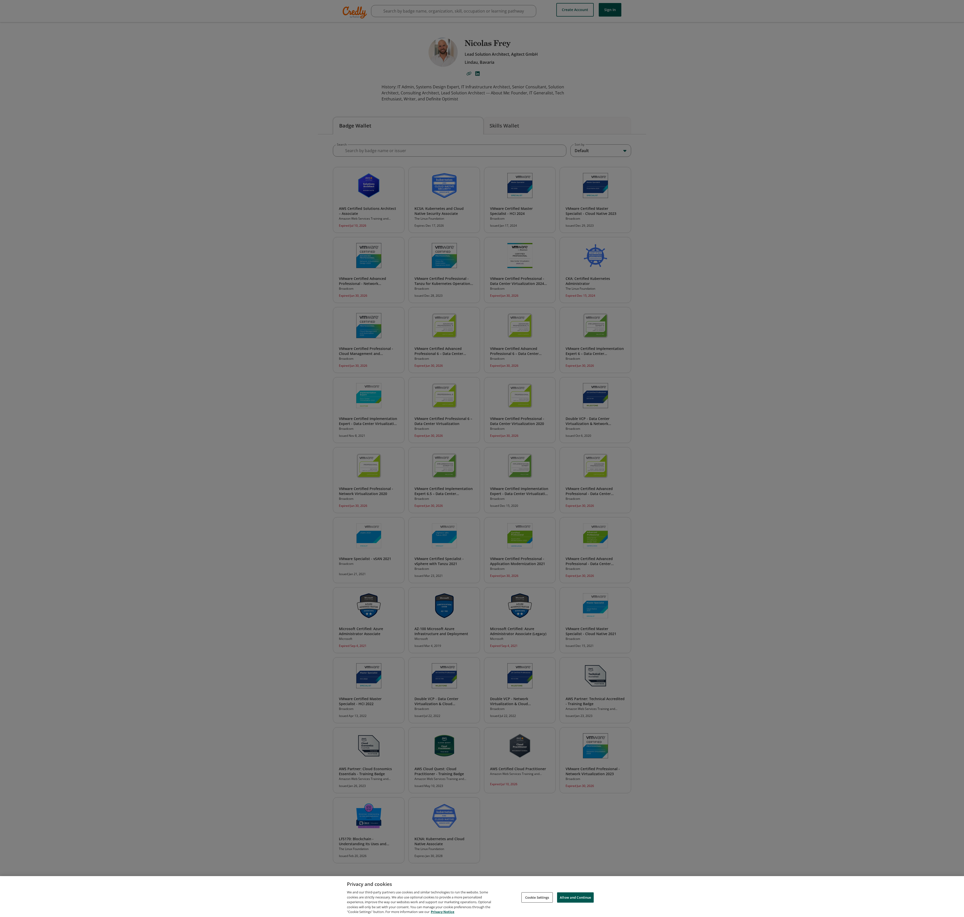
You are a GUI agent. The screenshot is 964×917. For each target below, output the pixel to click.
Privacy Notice (442, 911)
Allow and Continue (575, 897)
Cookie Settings (537, 897)
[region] (482, 896)
